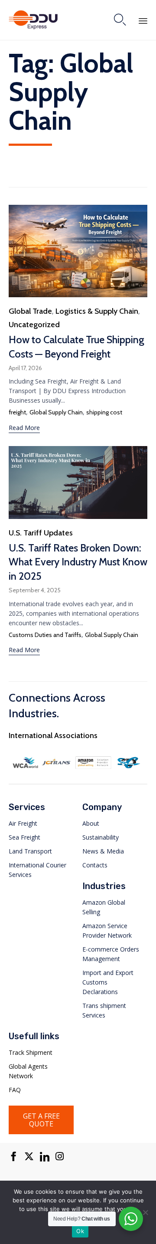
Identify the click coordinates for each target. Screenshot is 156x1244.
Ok (80, 1231)
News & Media (103, 851)
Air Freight (23, 823)
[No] (145, 1212)
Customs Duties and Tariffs (45, 635)
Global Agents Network (28, 1071)
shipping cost (104, 412)
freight (17, 412)
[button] (24, 428)
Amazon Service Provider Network (107, 930)
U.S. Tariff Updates (41, 533)
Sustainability (100, 837)
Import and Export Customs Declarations (107, 982)
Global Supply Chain (56, 412)
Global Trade (30, 311)
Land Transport (30, 851)
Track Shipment (30, 1052)
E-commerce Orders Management (110, 954)
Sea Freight (24, 837)
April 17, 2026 (25, 368)
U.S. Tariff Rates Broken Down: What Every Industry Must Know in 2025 (78, 562)
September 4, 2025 (35, 590)
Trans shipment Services (104, 1010)
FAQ (15, 1090)
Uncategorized (34, 324)
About (90, 823)
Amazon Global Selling (103, 907)
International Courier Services (37, 870)
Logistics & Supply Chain (96, 311)
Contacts (94, 865)
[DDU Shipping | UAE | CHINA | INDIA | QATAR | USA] (33, 20)
